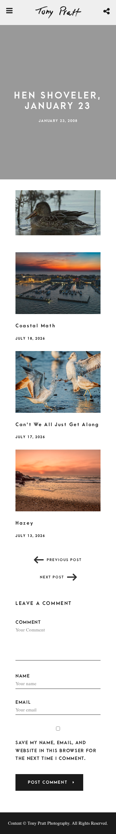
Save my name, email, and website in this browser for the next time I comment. (56, 750)
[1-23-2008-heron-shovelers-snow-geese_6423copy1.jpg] (58, 212)
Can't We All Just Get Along (57, 424)
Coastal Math (35, 326)
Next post (52, 577)
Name (22, 676)
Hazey (24, 523)
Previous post (64, 560)
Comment (28, 622)
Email (23, 702)
